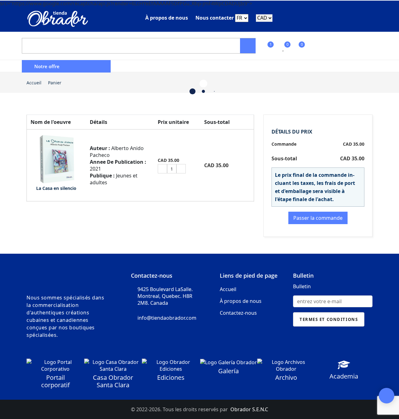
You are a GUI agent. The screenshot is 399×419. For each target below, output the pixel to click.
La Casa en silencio (56, 188)
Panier (54, 83)
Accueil (33, 83)
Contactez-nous (238, 312)
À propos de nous (166, 17)
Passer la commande (318, 217)
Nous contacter (214, 17)
